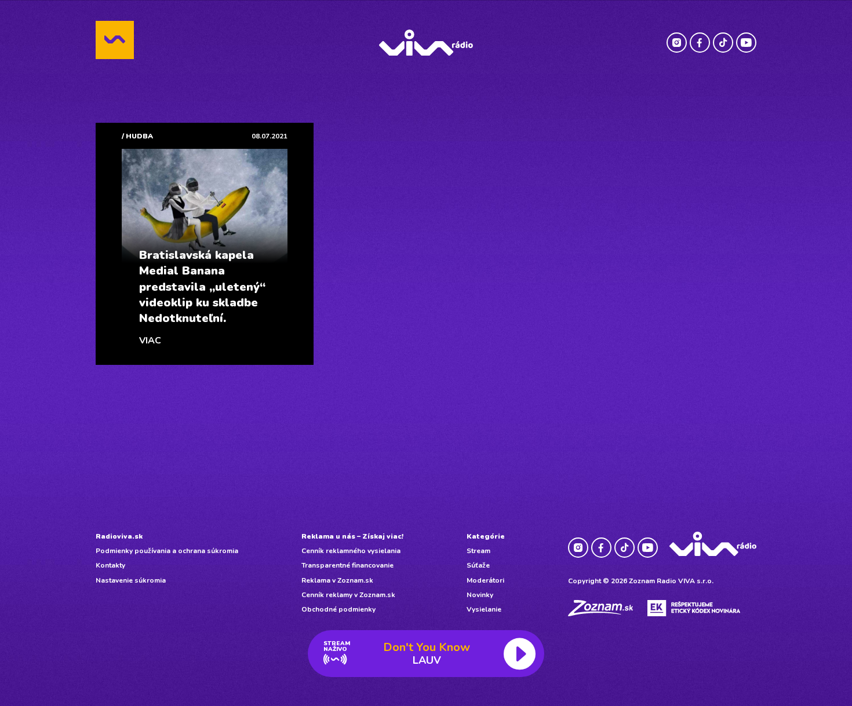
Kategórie (486, 536)
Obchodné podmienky (338, 609)
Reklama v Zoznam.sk (337, 580)
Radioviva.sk (119, 536)
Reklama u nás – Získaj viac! (352, 536)
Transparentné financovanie (347, 565)
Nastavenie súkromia (131, 580)
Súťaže (478, 565)
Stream (478, 550)
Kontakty (110, 565)
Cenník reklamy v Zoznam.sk (348, 594)
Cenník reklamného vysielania (350, 550)
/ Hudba (137, 136)
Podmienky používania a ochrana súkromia (167, 550)
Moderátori (485, 580)
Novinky (480, 594)
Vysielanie (484, 609)
